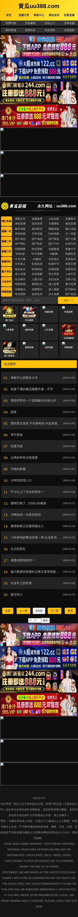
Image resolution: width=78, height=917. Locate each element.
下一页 (54, 610)
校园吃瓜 (70, 253)
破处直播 (70, 223)
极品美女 (20, 269)
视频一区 (6, 231)
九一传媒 (70, 233)
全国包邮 (69, 30)
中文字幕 (20, 259)
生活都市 (20, 279)
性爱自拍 (70, 269)
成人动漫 (20, 273)
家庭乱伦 (37, 284)
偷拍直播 (20, 223)
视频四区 (6, 261)
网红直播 (6, 221)
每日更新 (20, 294)
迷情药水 (30, 30)
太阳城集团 (68, 338)
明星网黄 (20, 249)
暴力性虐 (70, 284)
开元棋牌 (29, 320)
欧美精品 (37, 269)
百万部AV (70, 289)
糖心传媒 (70, 228)
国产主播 (70, 238)
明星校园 (20, 284)
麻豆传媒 (20, 228)
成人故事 (53, 284)
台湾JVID (70, 243)
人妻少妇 (37, 279)
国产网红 (20, 243)
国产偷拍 (37, 238)
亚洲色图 (53, 269)
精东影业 (37, 228)
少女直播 (49, 329)
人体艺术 (70, 273)
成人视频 (53, 289)
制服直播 (49, 312)
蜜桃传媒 (53, 228)
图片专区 (6, 271)
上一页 (23, 610)
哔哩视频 (6, 291)
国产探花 (53, 238)
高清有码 (70, 259)
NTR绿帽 (37, 253)
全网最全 (20, 289)
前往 (45, 620)
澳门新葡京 (9, 356)
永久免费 (53, 294)
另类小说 (70, 279)
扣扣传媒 (53, 233)
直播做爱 (37, 218)
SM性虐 (20, 253)
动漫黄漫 (53, 249)
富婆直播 (29, 347)
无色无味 (49, 30)
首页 (7, 610)
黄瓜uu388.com (38, 6)
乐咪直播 (49, 347)
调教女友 (20, 218)
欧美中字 (53, 263)
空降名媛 (69, 23)
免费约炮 (10, 23)
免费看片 (37, 289)
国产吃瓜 (37, 243)
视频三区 (6, 251)
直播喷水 (70, 218)
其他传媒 (20, 233)
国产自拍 (20, 238)
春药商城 (10, 30)
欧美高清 (37, 263)
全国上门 (49, 23)
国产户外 (53, 243)
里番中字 (70, 249)
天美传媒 (37, 233)
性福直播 (68, 312)
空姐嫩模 (30, 23)
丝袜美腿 (37, 273)
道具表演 (37, 223)
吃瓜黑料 (37, 249)
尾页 (70, 610)
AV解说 (37, 259)
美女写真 (53, 273)
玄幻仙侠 (53, 279)
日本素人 (20, 263)
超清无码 (37, 294)
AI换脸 (54, 253)
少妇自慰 (53, 218)
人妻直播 (9, 329)
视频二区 (6, 241)
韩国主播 (70, 263)
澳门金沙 (9, 320)
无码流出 (53, 259)
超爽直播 (29, 329)
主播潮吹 (53, 223)
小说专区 (6, 281)
